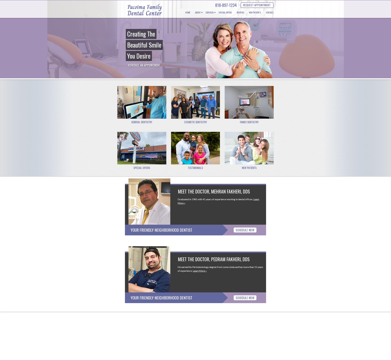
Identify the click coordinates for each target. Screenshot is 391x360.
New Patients (255, 12)
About (198, 12)
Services (210, 12)
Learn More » (200, 270)
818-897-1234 (226, 5)
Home (187, 12)
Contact (270, 12)
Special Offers (225, 12)
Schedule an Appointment (144, 65)
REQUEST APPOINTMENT (256, 5)
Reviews (240, 12)
